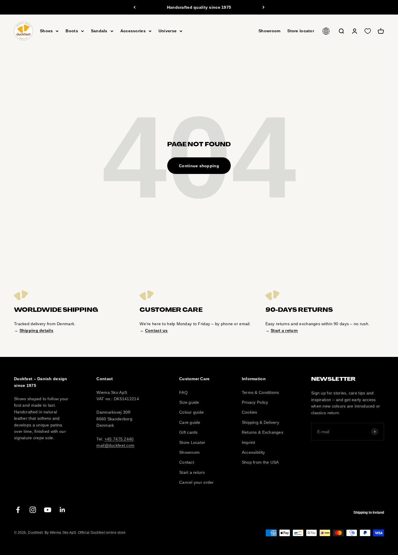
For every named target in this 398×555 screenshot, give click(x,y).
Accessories (133, 31)
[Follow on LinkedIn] (62, 510)
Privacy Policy (255, 402)
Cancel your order (196, 482)
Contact (186, 462)
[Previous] (134, 7)
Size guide (189, 402)
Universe (168, 31)
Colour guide (191, 412)
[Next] (264, 7)
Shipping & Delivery (260, 422)
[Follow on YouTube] (48, 510)
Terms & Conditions (260, 392)
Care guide (189, 422)
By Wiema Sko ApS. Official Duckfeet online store (85, 533)
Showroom (269, 31)
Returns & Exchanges (262, 432)
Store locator (300, 31)
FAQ (183, 392)
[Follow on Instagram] (33, 510)
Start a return (192, 472)
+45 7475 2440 (119, 439)
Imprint (248, 442)
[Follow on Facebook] (18, 510)
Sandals (99, 31)
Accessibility (253, 452)
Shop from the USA (260, 462)
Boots (72, 31)
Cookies (249, 412)
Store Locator (192, 442)
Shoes (46, 31)
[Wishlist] (368, 31)
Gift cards (188, 432)
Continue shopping (199, 165)
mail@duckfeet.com (115, 445)
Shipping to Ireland (368, 512)
